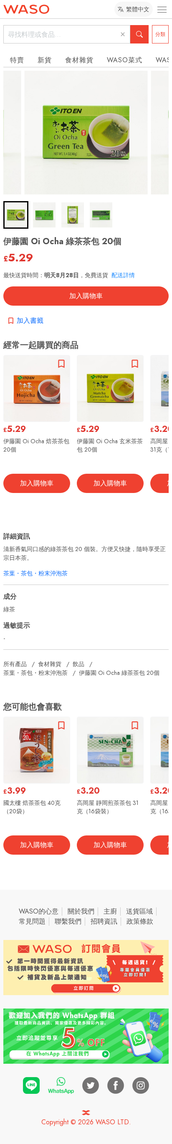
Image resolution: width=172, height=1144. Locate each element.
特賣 (17, 60)
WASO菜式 (124, 60)
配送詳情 (123, 275)
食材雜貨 (79, 60)
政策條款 (139, 921)
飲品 (78, 664)
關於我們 (81, 911)
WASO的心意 (38, 911)
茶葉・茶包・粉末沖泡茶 (35, 573)
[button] (15, 215)
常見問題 (32, 921)
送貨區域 (139, 911)
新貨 (45, 60)
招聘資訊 (104, 921)
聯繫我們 (68, 921)
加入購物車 (86, 296)
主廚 (110, 911)
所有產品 (15, 664)
